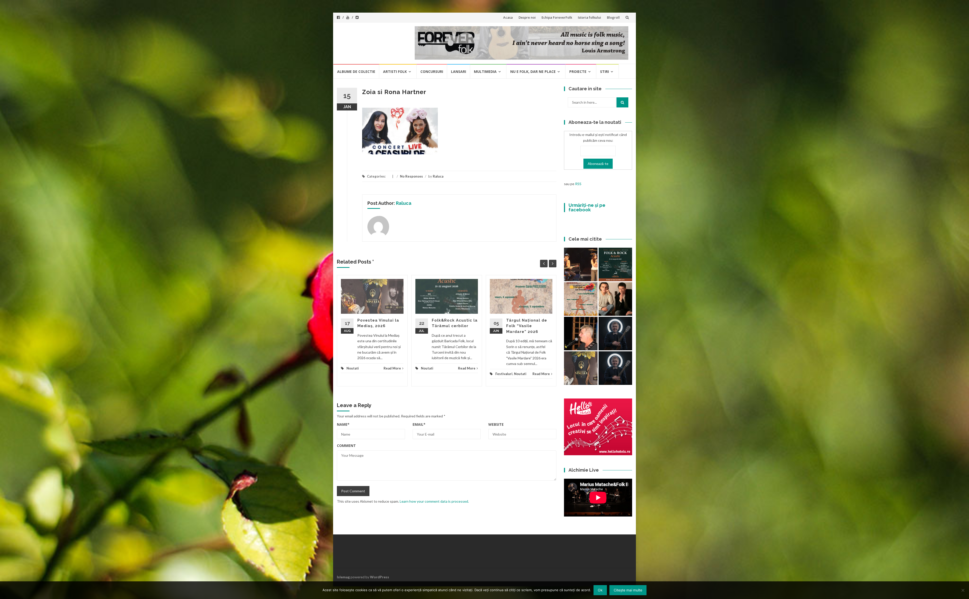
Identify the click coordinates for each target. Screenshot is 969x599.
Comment (346, 445)
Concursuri (431, 71)
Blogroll (613, 17)
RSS (578, 184)
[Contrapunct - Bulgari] (615, 333)
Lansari (458, 71)
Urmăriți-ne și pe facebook (587, 207)
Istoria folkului (589, 17)
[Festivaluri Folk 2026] (581, 264)
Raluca (438, 176)
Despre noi (527, 17)
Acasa (508, 17)
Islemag (343, 577)
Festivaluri (504, 374)
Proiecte (577, 71)
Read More (392, 368)
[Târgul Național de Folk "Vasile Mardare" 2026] (581, 299)
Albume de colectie (356, 71)
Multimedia (485, 71)
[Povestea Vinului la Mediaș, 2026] (581, 368)
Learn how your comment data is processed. (434, 501)
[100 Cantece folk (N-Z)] (615, 299)
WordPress (379, 577)
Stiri (604, 71)
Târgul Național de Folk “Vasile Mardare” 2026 (526, 326)
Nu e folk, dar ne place (533, 71)
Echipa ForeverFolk (557, 17)
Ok (600, 590)
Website (496, 424)
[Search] (622, 102)
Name (343, 424)
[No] (962, 590)
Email (419, 424)
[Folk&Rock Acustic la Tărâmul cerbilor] (615, 264)
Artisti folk (395, 71)
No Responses (411, 176)
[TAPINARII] (615, 368)
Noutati (352, 368)
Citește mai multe (628, 590)
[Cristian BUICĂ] (581, 333)
